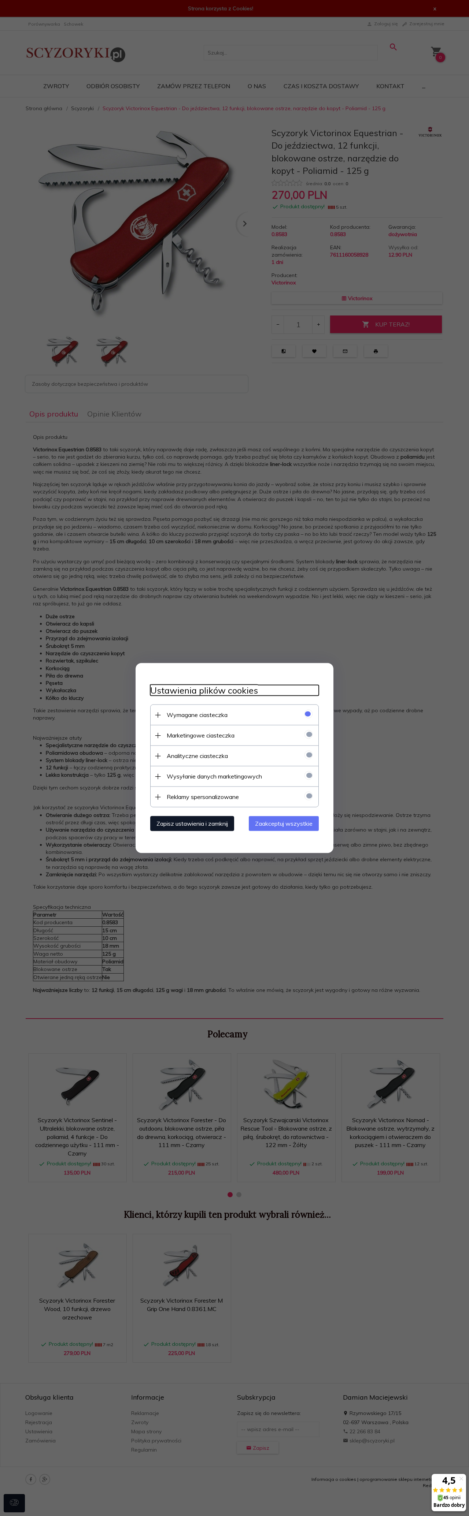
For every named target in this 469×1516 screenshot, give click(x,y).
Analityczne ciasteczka (197, 755)
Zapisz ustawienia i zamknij (192, 823)
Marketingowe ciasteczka (200, 735)
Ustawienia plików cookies (204, 690)
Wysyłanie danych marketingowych (214, 776)
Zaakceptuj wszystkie (284, 823)
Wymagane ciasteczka (197, 714)
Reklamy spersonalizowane (203, 796)
